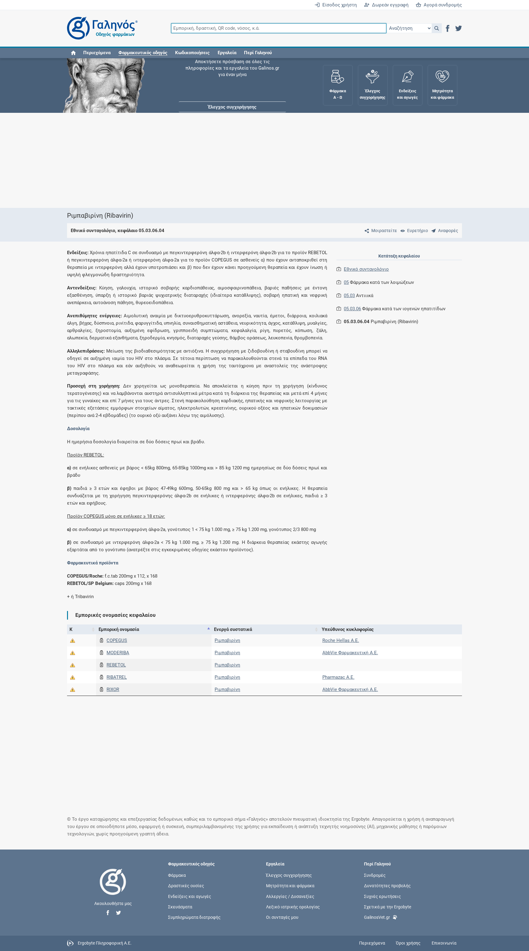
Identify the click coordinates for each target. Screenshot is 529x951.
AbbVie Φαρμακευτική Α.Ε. (350, 652)
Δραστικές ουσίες (186, 885)
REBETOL (116, 665)
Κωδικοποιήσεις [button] (192, 52)
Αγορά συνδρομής (441, 5)
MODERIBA (118, 652)
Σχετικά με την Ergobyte (387, 906)
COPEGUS (117, 640)
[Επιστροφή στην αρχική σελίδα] (113, 888)
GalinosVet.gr (377, 917)
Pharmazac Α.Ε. (338, 677)
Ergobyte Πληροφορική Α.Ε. (105, 943)
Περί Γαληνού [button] (258, 52)
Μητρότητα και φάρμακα (290, 885)
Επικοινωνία (444, 943)
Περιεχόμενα (97, 52)
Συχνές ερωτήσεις (382, 896)
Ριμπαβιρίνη (227, 640)
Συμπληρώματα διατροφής (194, 917)
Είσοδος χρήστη (338, 5)
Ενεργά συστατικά (233, 629)
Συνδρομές (375, 875)
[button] (437, 28)
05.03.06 (352, 308)
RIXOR (113, 689)
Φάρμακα (177, 875)
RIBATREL (117, 677)
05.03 (349, 295)
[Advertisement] (246, 160)
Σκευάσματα (180, 906)
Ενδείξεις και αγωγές (189, 896)
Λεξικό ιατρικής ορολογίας (293, 906)
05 (346, 282)
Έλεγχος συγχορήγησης (232, 76)
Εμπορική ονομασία (119, 629)
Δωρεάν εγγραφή (389, 5)
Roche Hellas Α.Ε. (340, 640)
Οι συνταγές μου (282, 917)
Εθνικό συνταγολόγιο (366, 269)
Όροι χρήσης (408, 943)
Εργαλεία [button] (227, 52)
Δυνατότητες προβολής (387, 885)
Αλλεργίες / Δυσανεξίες (290, 896)
